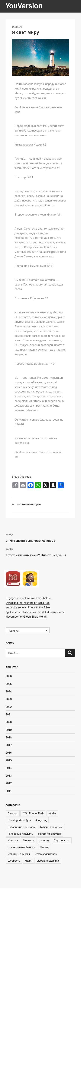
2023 (9, 699)
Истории (13, 840)
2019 (9, 730)
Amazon (13, 813)
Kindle (52, 813)
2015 (9, 760)
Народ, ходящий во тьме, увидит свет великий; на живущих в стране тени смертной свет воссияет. (39, 130)
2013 (9, 775)
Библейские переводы (21, 827)
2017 (9, 745)
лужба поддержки (48, 860)
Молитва (28, 840)
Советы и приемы (19, 854)
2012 (9, 783)
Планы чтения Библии (21, 847)
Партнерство (62, 840)
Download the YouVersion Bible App (28, 602)
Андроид (41, 820)
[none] (28, 630)
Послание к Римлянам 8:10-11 (34, 266)
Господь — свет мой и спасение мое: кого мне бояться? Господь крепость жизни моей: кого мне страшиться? (38, 163)
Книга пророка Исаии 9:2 (30, 144)
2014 (9, 768)
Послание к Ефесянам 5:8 (31, 298)
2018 (9, 737)
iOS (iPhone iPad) (33, 813)
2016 (9, 752)
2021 (9, 714)
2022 (9, 707)
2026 (9, 676)
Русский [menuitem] (13, 631)
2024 (9, 691)
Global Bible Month (35, 616)
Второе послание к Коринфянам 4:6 (37, 214)
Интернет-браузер (49, 833)
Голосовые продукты (20, 833)
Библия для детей (51, 827)
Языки (28, 860)
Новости (44, 840)
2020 (9, 722)
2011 (9, 791)
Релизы (44, 847)
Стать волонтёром (46, 854)
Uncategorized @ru (29, 504)
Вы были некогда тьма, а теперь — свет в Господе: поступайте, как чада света (39, 284)
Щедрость (14, 860)
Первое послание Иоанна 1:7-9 (34, 363)
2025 (9, 684)
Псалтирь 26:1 (24, 177)
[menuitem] (28, 630)
